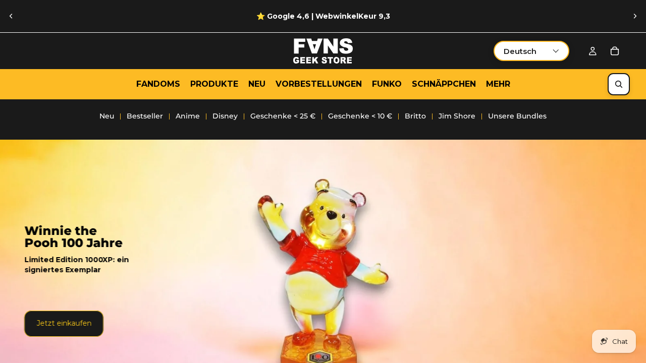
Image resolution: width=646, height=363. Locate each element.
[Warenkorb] (615, 51)
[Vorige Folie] (11, 16)
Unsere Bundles (517, 115)
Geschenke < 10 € (360, 115)
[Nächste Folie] (635, 16)
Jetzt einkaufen (63, 323)
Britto (415, 115)
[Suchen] (619, 84)
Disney (225, 115)
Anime (188, 115)
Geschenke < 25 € (282, 115)
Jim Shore (457, 115)
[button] (531, 51)
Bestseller (145, 115)
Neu (106, 115)
